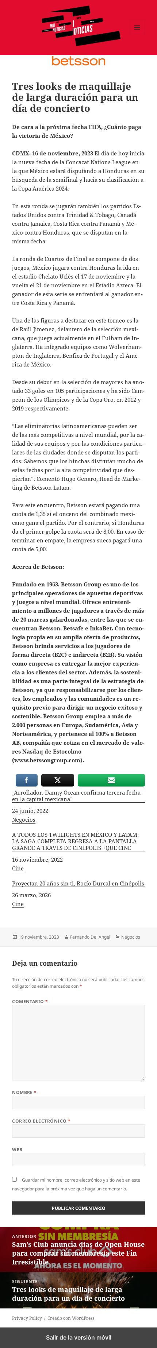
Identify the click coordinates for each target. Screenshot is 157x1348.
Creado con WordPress (70, 1318)
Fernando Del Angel (90, 937)
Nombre (24, 1092)
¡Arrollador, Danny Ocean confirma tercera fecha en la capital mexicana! (76, 796)
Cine (18, 868)
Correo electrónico (41, 1121)
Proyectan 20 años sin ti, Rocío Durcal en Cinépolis (78, 883)
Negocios (23, 819)
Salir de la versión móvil (78, 1337)
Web (17, 1149)
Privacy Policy (27, 1318)
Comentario (30, 1001)
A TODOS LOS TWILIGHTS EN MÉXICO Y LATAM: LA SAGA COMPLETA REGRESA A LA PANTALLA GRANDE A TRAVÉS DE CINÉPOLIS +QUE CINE (75, 841)
